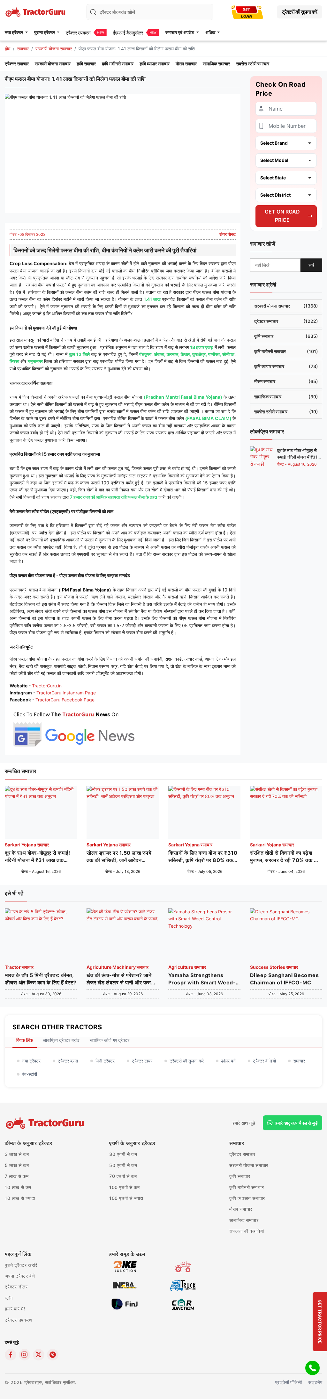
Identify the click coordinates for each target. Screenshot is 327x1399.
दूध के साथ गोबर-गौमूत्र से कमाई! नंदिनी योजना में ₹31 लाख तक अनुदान (297, 457)
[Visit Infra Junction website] (124, 1284)
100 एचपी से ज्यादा (126, 1198)
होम (7, 48)
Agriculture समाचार (187, 967)
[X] (38, 1354)
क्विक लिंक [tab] (24, 1040)
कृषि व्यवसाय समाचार (247, 1198)
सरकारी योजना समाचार (53, 48)
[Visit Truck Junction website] (182, 1284)
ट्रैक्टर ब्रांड (68, 1060)
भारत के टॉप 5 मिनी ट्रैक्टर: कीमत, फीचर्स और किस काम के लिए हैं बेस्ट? (41, 978)
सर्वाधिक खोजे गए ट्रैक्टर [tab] (109, 1040)
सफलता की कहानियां (246, 1231)
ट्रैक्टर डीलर (16, 1286)
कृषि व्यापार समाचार (155, 63)
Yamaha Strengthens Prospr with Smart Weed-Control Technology (202, 979)
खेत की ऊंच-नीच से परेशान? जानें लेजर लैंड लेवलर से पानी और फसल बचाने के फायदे (121, 979)
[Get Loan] (247, 12)
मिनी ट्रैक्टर (105, 1060)
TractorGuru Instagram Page (66, 692)
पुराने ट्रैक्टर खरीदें (21, 1265)
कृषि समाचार (86, 63)
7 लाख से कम (16, 1176)
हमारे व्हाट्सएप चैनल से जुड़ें (296, 1123)
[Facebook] (10, 1354)
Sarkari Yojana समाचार (27, 844)
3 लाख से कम (17, 1154)
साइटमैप (315, 1382)
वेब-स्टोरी (29, 1074)
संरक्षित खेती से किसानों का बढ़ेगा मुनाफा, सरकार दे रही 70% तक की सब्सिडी (284, 857)
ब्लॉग (9, 1298)
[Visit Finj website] (124, 1303)
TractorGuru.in (47, 685)
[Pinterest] (52, 1354)
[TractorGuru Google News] (73, 727)
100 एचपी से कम (124, 1187)
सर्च (311, 265)
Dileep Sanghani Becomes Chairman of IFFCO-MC (284, 978)
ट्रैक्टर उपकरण (78, 32)
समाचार (23, 48)
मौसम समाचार (186, 63)
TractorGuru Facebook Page (65, 699)
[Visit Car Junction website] (182, 1303)
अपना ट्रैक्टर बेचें (20, 1276)
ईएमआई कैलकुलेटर (128, 32)
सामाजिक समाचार (216, 63)
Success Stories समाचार (274, 967)
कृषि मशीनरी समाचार (117, 63)
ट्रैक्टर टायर (142, 1060)
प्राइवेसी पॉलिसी (288, 1382)
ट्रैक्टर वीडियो (264, 1060)
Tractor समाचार (19, 967)
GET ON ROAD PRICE (282, 215)
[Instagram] (24, 1354)
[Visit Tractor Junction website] (182, 1266)
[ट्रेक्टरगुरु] (46, 1123)
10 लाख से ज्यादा (20, 1198)
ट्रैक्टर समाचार (17, 63)
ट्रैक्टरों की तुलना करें (299, 12)
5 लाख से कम (17, 1165)
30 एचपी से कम (123, 1154)
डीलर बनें (228, 1060)
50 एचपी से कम (123, 1165)
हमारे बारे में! (15, 1308)
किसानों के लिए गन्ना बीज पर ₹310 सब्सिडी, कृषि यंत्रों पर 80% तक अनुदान (202, 857)
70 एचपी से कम (123, 1176)
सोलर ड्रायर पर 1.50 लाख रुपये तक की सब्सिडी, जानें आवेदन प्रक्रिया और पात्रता (119, 857)
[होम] (36, 11)
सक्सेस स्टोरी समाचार (252, 63)
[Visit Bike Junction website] (124, 1266)
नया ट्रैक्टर (31, 1060)
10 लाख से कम (18, 1187)
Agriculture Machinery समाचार (117, 967)
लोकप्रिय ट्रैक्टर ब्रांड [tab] (61, 1040)
